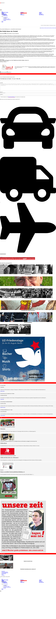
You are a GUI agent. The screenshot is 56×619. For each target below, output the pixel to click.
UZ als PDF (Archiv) (6, 18)
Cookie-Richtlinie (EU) (5, 572)
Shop (2, 21)
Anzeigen (3, 575)
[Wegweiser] (7, 425)
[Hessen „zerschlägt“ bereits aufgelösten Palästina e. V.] (7, 468)
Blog (2, 12)
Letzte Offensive (28, 334)
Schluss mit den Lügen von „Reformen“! (9, 457)
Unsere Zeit (42, 25)
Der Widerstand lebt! (28, 274)
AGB (2, 574)
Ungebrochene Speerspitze (28, 286)
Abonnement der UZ (25, 67)
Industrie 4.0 (9, 72)
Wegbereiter (2, 387)
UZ (2, 11)
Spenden (5, 20)
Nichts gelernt (3, 443)
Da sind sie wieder (3, 403)
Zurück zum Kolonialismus (28, 322)
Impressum (3, 571)
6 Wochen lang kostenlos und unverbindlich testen (24, 68)
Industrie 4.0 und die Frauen (28, 561)
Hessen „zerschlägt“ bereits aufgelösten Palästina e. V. (12, 471)
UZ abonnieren (6, 17)
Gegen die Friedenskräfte (28, 298)
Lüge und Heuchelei (3, 411)
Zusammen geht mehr (3, 395)
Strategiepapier (6, 15)
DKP (2, 589)
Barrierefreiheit (4, 573)
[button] (0, 577)
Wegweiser (2, 428)
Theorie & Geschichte (46, 25)
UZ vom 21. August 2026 (7, 19)
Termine (3, 580)
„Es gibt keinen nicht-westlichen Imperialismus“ (28, 310)
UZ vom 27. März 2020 (15, 33)
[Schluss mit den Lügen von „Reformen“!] (7, 454)
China (4, 14)
